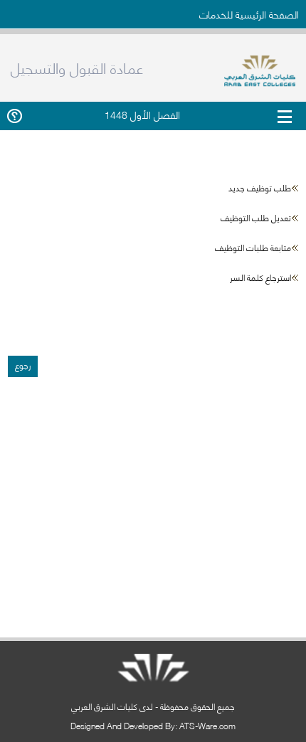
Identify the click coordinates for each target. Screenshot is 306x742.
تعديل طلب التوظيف (256, 217)
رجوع (23, 364)
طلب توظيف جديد (259, 187)
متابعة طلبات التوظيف (253, 247)
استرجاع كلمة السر (260, 277)
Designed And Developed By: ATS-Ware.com (153, 725)
